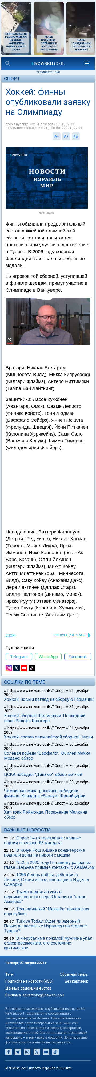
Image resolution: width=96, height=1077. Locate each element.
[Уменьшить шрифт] (57, 136)
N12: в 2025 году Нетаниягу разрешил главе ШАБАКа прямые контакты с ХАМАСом (49, 865)
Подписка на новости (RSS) (29, 981)
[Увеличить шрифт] (66, 136)
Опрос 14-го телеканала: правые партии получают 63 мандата (42, 840)
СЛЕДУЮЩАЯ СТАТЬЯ (69, 635)
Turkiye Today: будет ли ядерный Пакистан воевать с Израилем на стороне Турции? (45, 926)
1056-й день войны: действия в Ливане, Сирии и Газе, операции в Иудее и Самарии (46, 880)
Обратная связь (74, 974)
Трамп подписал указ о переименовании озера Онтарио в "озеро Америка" (45, 897)
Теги (9, 974)
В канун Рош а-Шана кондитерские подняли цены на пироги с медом (44, 852)
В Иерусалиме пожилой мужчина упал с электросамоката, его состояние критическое (48, 943)
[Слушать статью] (81, 136)
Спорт (12, 78)
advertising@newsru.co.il (43, 995)
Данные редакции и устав (28, 988)
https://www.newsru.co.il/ (28, 690)
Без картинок (76, 981)
